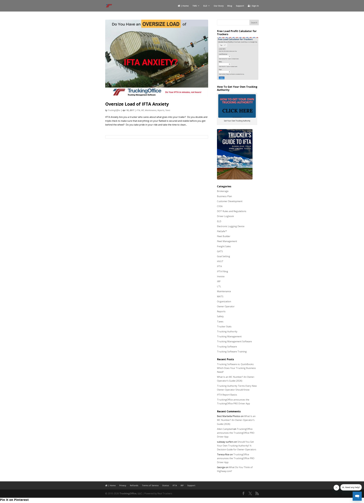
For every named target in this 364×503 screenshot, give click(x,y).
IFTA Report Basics (227, 394)
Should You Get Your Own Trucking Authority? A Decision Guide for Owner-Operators (236, 445)
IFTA (138, 110)
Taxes (167, 110)
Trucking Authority (227, 331)
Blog (229, 6)
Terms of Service (150, 485)
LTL (219, 286)
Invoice (221, 276)
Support (240, 6)
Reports (160, 110)
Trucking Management (229, 336)
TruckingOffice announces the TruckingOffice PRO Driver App (235, 432)
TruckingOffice (114, 110)
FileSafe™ (222, 231)
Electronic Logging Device (230, 226)
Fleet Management (227, 241)
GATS (220, 251)
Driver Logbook (225, 216)
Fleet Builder (223, 236)
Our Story (219, 6)
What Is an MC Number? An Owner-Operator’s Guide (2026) (236, 420)
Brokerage (222, 191)
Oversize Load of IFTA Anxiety (137, 104)
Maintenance (150, 110)
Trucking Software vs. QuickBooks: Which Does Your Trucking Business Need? (236, 368)
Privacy (122, 485)
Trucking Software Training (232, 351)
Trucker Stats (224, 326)
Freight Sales (224, 246)
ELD (205, 6)
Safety (220, 316)
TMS (194, 6)
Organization (224, 301)
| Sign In (254, 6)
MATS (220, 296)
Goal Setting (223, 256)
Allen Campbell (225, 429)
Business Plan (224, 196)
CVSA (220, 206)
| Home (184, 6)
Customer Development (229, 201)
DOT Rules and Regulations (231, 211)
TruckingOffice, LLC (130, 493)
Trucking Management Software (234, 341)
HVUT (220, 261)
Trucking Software (227, 346)
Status (165, 485)
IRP (142, 110)
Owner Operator (226, 306)
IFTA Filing (222, 271)
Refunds (134, 485)
